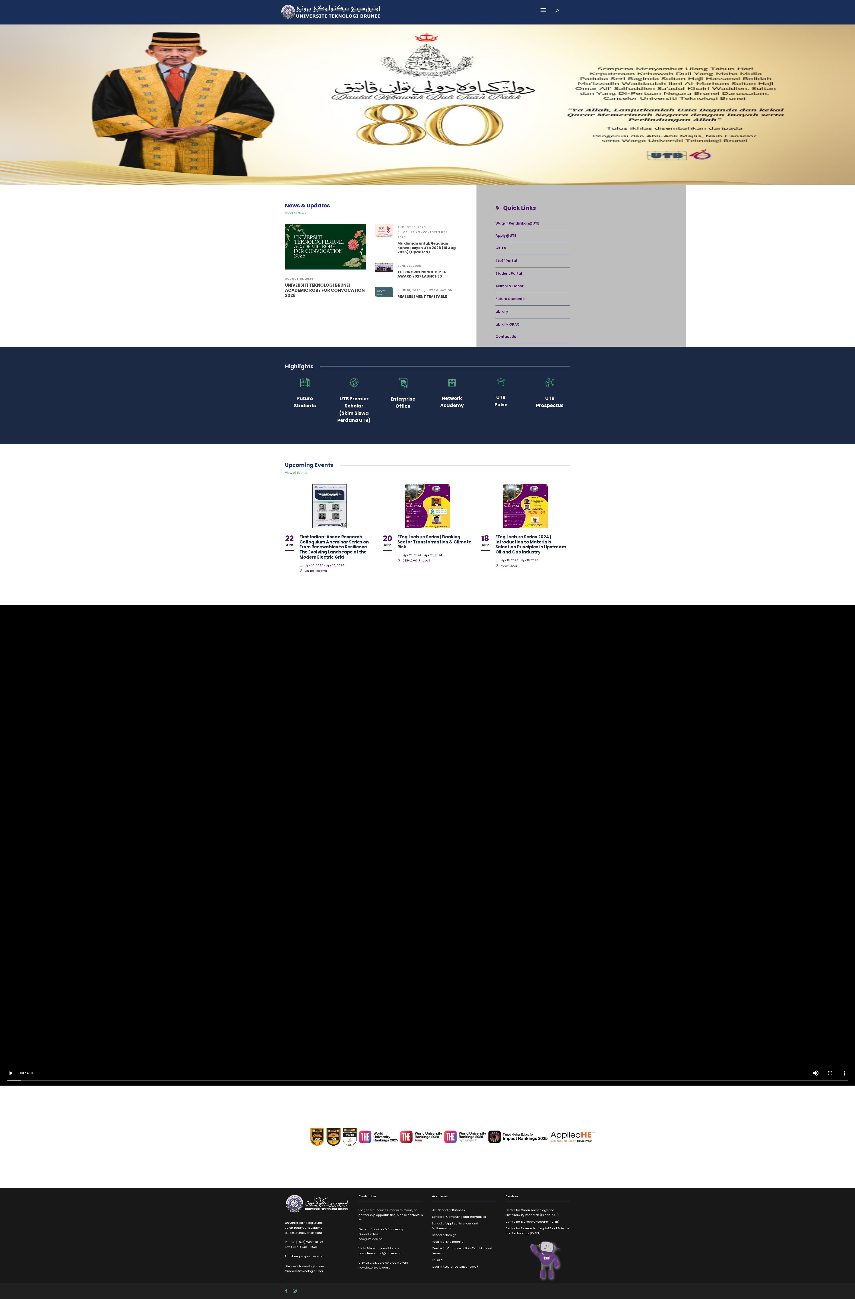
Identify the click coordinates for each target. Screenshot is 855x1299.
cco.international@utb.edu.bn (379, 1253)
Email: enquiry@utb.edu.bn (304, 1256)
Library (501, 311)
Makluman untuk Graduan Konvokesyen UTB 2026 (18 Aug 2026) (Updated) (426, 247)
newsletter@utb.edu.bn (375, 1267)
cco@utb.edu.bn (370, 1239)
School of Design (444, 1235)
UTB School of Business (448, 1210)
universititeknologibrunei (305, 1266)
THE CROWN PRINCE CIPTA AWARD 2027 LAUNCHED (421, 274)
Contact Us (505, 336)
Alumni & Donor (509, 286)
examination (441, 290)
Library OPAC (507, 324)
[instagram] (295, 1291)
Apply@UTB (506, 235)
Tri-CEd (437, 1260)
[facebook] (287, 1291)
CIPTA (500, 247)
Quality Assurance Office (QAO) (455, 1267)
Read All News (295, 213)
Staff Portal (506, 260)
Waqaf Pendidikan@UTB (517, 223)
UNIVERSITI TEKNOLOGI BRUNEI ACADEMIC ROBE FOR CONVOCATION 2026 (325, 290)
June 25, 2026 (409, 266)
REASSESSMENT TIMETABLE (422, 296)
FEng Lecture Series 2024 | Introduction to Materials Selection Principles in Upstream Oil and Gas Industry (530, 544)
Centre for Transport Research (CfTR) (532, 1222)
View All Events (296, 472)
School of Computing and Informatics (459, 1217)
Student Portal (508, 273)
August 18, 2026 (299, 279)
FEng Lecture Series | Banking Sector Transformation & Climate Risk (434, 542)
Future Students (510, 298)
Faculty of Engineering (448, 1242)
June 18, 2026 (409, 290)
